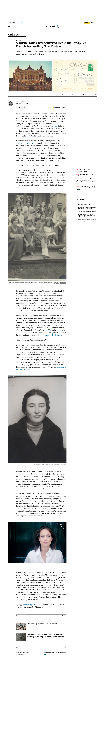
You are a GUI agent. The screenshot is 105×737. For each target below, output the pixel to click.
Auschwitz (54, 126)
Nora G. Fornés (21, 102)
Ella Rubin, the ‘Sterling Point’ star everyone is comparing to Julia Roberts (86, 188)
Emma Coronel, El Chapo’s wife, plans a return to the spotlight (87, 220)
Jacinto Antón (30, 640)
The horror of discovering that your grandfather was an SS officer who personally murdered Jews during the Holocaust (45, 636)
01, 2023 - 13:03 (24, 103)
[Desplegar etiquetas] (65, 647)
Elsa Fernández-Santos (32, 626)
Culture (13, 34)
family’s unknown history (26, 143)
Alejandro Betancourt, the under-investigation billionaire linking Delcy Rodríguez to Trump (86, 215)
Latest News (94, 35)
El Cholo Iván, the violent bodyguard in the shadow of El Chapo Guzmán (87, 208)
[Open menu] (9, 26)
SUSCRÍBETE (87, 22)
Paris (17, 647)
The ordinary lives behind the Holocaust (42, 624)
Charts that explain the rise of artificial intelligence (86, 170)
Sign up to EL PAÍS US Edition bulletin (26, 616)
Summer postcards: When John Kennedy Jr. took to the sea (85, 203)
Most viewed (80, 199)
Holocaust (18, 40)
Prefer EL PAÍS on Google (60, 107)
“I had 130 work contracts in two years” (87, 211)
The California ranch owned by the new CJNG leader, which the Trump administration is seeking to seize (86, 181)
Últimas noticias (81, 167)
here (45, 654)
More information (20, 654)
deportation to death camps (51, 335)
